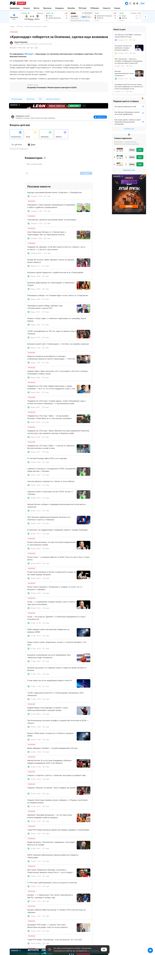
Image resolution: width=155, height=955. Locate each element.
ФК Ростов (30, 99)
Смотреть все (129, 129)
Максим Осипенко (53, 99)
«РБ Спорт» (29, 54)
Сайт (139, 150)
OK (104, 949)
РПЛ (40, 99)
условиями (94, 951)
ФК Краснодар (17, 99)
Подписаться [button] (101, 117)
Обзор (132, 150)
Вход (142, 3)
